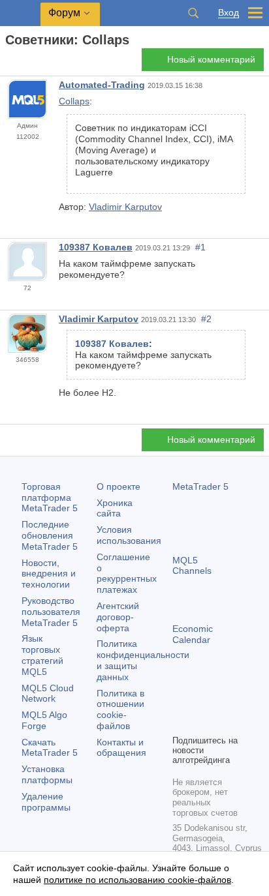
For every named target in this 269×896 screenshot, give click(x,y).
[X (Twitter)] (222, 701)
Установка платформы (47, 774)
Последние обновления (50, 535)
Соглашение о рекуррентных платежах (127, 573)
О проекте (118, 486)
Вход (228, 13)
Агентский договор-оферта (118, 617)
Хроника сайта (115, 508)
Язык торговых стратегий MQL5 (42, 654)
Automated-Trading (102, 85)
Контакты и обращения (121, 747)
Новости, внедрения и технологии (49, 574)
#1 (200, 247)
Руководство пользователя (51, 611)
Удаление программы (46, 802)
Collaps (74, 101)
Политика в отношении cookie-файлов (120, 709)
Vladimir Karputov (125, 207)
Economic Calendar (192, 634)
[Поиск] (193, 13)
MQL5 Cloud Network (48, 693)
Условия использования (129, 535)
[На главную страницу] (9, 63)
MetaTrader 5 (200, 486)
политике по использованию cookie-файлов (137, 879)
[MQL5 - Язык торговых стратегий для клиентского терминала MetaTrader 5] (20, 13)
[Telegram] (201, 701)
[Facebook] (180, 701)
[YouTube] (180, 722)
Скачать (50, 747)
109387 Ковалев (96, 247)
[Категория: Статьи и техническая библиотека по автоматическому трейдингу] (25, 63)
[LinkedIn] (201, 722)
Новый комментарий (211, 59)
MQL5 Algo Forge (44, 720)
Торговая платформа (50, 497)
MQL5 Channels (192, 565)
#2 (206, 319)
